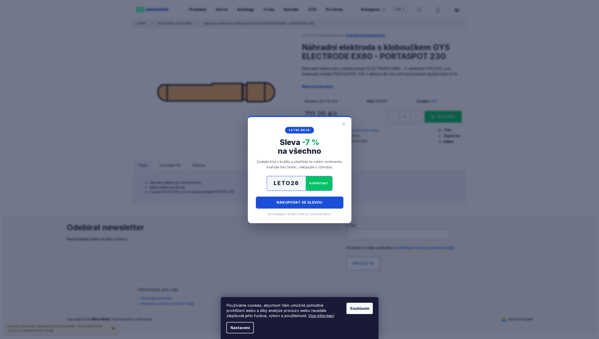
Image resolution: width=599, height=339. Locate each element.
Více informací (321, 315)
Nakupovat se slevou (299, 202)
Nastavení (240, 327)
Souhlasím (359, 308)
